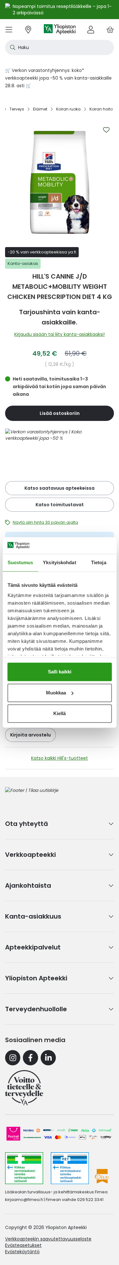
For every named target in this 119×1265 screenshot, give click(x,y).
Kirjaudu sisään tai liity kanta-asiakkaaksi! (59, 334)
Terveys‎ (17, 109)
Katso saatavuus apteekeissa (59, 488)
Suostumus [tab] (20, 562)
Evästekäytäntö (22, 1251)
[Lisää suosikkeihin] (106, 130)
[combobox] (59, 47)
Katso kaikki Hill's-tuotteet (59, 758)
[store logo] (60, 29)
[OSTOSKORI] (110, 29)
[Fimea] (24, 1168)
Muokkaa (56, 692)
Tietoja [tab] (98, 562)
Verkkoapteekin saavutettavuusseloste (48, 1239)
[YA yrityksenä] (24, 1087)
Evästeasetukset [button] (23, 1245)
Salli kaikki (59, 671)
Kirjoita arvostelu (30, 735)
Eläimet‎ (40, 109)
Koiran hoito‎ (101, 109)
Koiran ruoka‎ (68, 109)
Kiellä (59, 713)
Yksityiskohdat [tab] (59, 562)
